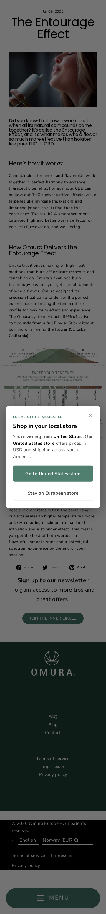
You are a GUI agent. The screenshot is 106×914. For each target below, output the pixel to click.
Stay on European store (53, 493)
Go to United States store (52, 474)
